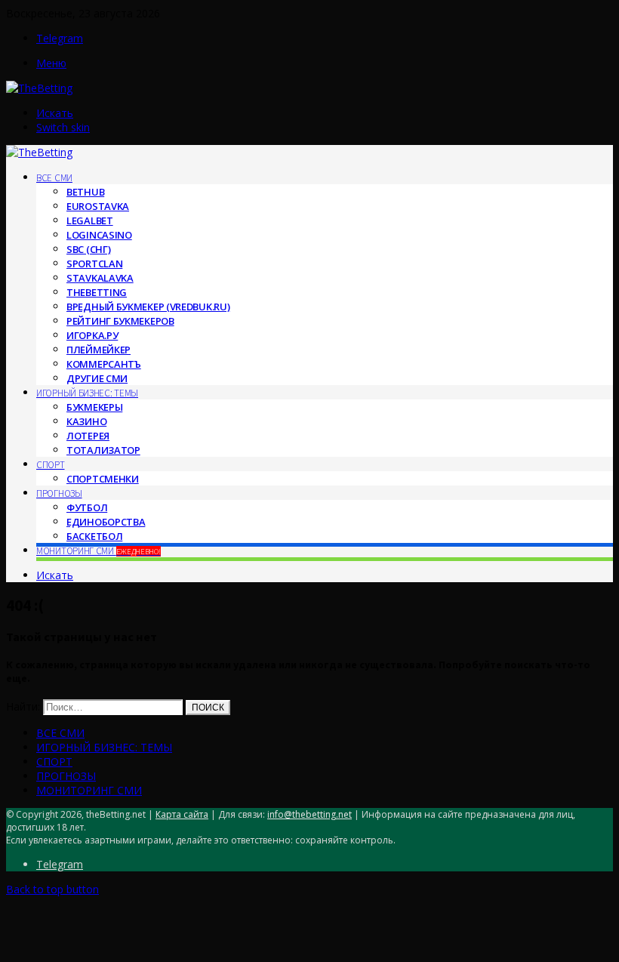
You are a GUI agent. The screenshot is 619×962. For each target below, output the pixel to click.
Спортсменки (102, 479)
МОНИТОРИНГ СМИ (98, 550)
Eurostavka (97, 206)
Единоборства (105, 522)
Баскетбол (94, 536)
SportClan (94, 263)
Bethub (85, 192)
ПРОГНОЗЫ (59, 493)
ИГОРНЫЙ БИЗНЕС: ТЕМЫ (87, 393)
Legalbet (89, 220)
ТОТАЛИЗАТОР (103, 450)
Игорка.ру (92, 335)
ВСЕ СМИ (54, 177)
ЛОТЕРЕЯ (87, 435)
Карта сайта (182, 814)
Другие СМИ (97, 378)
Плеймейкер (98, 349)
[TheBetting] (39, 88)
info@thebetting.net (309, 814)
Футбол (86, 507)
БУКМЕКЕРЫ (94, 407)
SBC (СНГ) (88, 249)
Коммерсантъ (103, 364)
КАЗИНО (86, 421)
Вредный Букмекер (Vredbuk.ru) (147, 306)
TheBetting (96, 292)
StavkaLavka (100, 278)
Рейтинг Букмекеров (120, 321)
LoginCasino (99, 235)
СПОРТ (50, 464)
